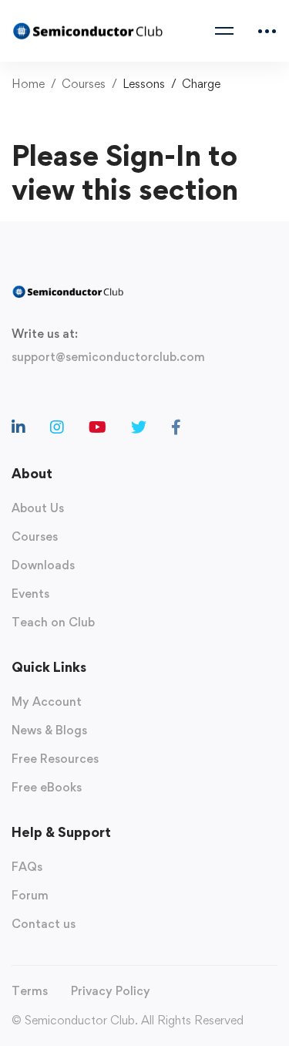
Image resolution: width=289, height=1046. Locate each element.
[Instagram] (57, 427)
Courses (84, 83)
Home (28, 83)
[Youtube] (97, 427)
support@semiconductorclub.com (108, 356)
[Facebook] (176, 427)
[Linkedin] (18, 427)
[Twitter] (138, 427)
